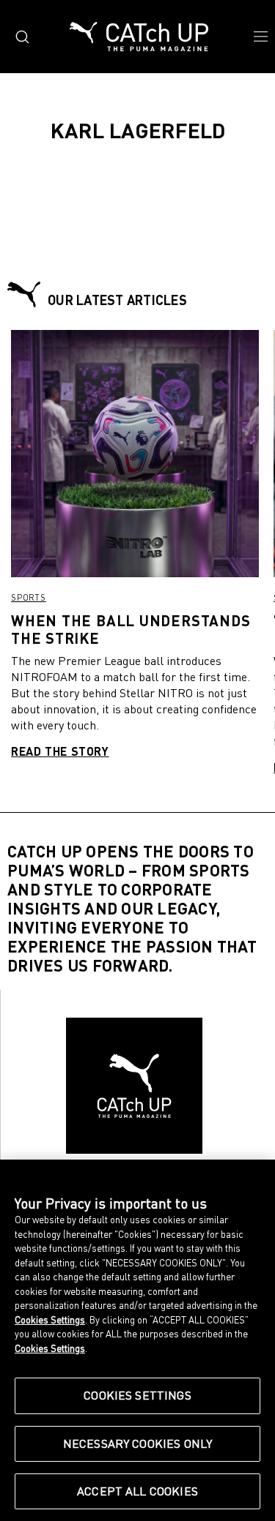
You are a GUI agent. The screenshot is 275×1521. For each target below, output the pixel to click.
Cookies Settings (137, 1395)
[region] (137, 1340)
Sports (28, 597)
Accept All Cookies (137, 1491)
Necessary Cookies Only (138, 1443)
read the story (60, 751)
